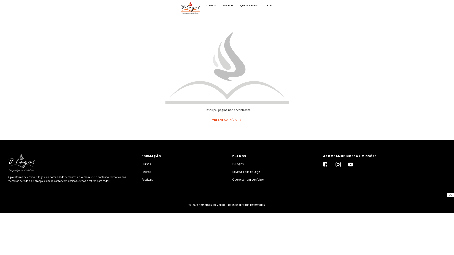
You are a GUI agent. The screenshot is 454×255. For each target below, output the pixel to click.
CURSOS (211, 5)
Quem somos (249, 5)
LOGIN (268, 5)
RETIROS (228, 5)
